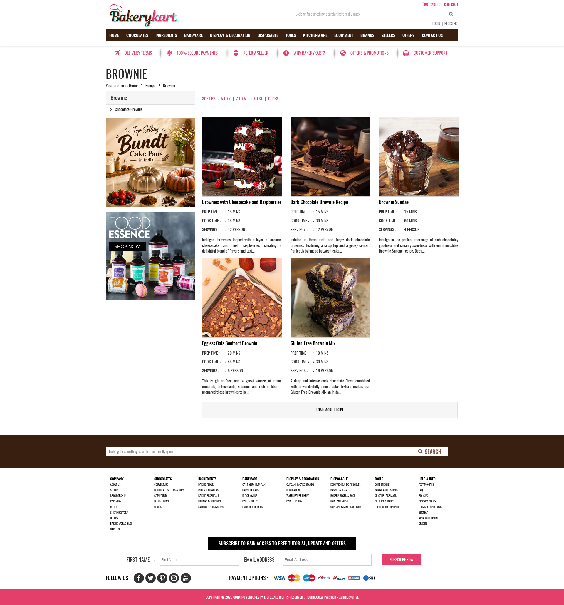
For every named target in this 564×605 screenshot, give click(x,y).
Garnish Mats (250, 490)
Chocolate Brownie (128, 109)
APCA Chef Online (429, 518)
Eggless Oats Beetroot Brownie (229, 343)
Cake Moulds (250, 501)
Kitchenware (315, 35)
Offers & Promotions (369, 53)
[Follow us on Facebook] (139, 578)
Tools (291, 35)
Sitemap (423, 512)
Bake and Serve (339, 501)
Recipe (150, 85)
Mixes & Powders (208, 490)
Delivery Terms (138, 53)
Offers (408, 35)
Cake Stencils (383, 484)
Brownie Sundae (394, 202)
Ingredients (166, 35)
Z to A (241, 98)
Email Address (259, 559)
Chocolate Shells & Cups (169, 490)
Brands (367, 35)
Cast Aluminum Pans (254, 484)
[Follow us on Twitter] (150, 578)
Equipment (343, 35)
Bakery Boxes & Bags (342, 496)
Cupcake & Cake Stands (300, 484)
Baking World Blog (121, 524)
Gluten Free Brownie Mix (313, 343)
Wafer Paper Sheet (297, 496)
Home (114, 35)
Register (450, 23)
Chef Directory (119, 512)
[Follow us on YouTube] (186, 578)
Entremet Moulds (252, 507)
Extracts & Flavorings (211, 507)
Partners (115, 501)
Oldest (274, 98)
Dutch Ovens (249, 496)
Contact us (432, 35)
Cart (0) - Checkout (444, 4)
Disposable (268, 35)
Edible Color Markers (387, 507)
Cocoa (158, 507)
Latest (257, 98)
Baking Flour (206, 484)
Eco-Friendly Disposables (345, 484)
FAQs (421, 490)
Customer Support (430, 53)
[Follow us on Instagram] (174, 578)
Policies (423, 496)
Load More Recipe (329, 409)
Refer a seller (255, 53)
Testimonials (426, 484)
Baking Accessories (386, 490)
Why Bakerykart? (309, 53)
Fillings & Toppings (209, 501)
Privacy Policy (427, 501)
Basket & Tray (338, 490)
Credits (423, 524)
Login (436, 23)
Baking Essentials (208, 496)
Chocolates (137, 35)
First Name (138, 559)
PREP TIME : (211, 212)
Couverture (161, 484)
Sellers (388, 35)
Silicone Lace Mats (386, 496)
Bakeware (193, 35)
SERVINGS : (210, 229)
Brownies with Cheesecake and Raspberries (241, 202)
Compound (160, 496)
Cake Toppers (294, 501)
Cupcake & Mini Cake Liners (346, 507)
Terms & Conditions (430, 507)
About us (115, 484)
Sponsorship (118, 496)
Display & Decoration (230, 35)
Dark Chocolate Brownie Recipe (319, 202)
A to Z (226, 98)
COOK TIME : (211, 220)
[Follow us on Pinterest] (162, 578)
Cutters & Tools (384, 501)
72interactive (349, 597)
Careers (115, 529)
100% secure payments (197, 53)
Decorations (161, 501)
